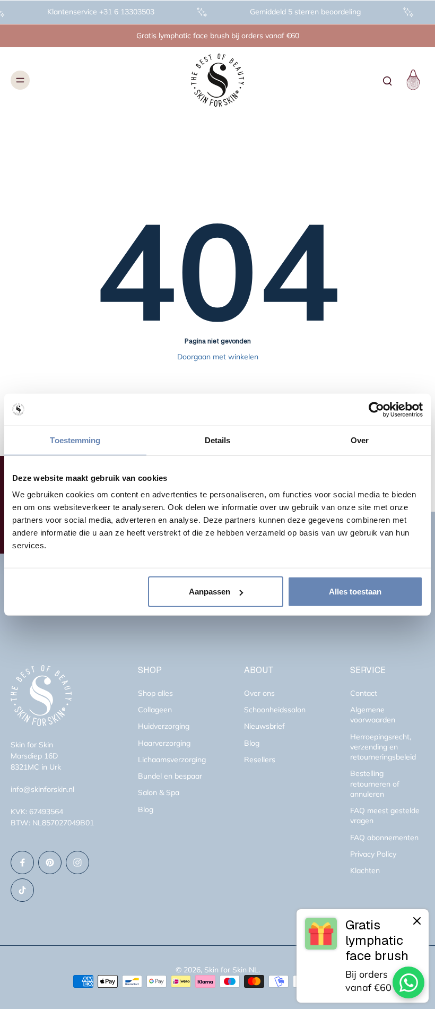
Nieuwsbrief (264, 726)
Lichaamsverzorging (172, 759)
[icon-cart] (411, 80)
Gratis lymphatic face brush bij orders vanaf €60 (217, 35)
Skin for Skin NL (231, 969)
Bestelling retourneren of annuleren (374, 784)
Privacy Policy (373, 854)
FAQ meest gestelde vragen (385, 815)
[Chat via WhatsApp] (408, 982)
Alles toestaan (355, 591)
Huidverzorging (163, 726)
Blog (145, 809)
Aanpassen (209, 591)
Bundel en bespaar (170, 776)
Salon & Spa (158, 792)
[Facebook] (22, 862)
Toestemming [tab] (75, 439)
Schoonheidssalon (275, 709)
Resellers (259, 759)
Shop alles (155, 693)
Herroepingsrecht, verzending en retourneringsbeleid (383, 747)
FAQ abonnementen (384, 837)
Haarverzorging (164, 743)
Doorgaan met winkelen (217, 356)
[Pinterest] (50, 862)
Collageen (155, 709)
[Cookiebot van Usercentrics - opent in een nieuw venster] (376, 409)
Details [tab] (218, 439)
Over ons (259, 693)
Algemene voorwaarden (372, 715)
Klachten (365, 870)
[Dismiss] (416, 920)
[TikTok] (22, 890)
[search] (387, 80)
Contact (363, 693)
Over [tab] (360, 439)
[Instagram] (77, 862)
